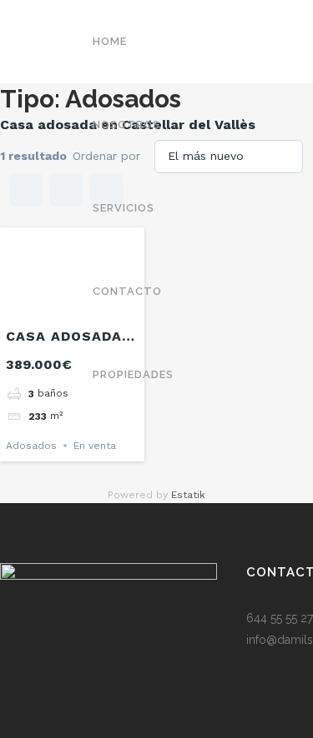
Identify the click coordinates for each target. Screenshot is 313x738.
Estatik (188, 495)
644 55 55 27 (279, 618)
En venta (94, 445)
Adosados (31, 445)
